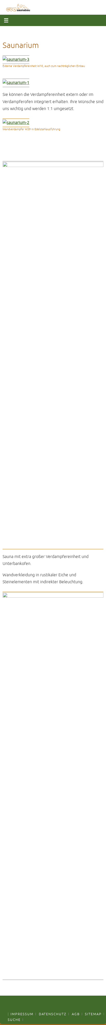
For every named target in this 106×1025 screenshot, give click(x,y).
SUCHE (14, 1020)
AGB (76, 1014)
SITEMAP (93, 1014)
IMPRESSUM (22, 1014)
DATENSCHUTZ (52, 1014)
